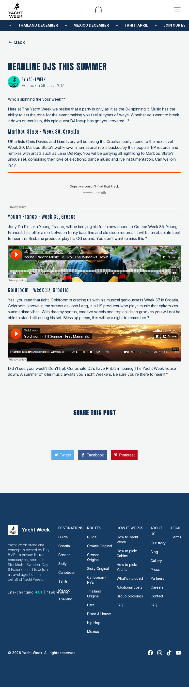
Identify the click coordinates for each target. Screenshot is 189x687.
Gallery (156, 561)
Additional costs (129, 587)
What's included (130, 578)
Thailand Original (94, 593)
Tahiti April (132, 25)
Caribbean (66, 572)
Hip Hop (93, 623)
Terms (176, 537)
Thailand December (35, 25)
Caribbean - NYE (97, 579)
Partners (157, 578)
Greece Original (93, 557)
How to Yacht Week (127, 539)
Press (155, 569)
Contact (157, 596)
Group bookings (130, 596)
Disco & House (99, 614)
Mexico (64, 590)
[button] (98, 9)
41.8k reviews (58, 592)
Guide (63, 537)
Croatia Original (99, 546)
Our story (158, 543)
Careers (157, 587)
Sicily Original (98, 568)
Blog (154, 552)
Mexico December (88, 25)
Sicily (62, 564)
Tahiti (62, 581)
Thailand (65, 599)
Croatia (64, 546)
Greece (64, 555)
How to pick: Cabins (127, 553)
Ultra (90, 605)
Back (19, 42)
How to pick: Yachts (127, 567)
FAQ (120, 605)
